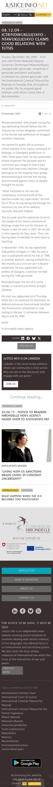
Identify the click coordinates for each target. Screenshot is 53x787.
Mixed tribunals (11, 717)
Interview (27, 490)
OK (24, 784)
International (11, 490)
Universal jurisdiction (14, 725)
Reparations (9, 733)
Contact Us (26, 598)
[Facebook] (22, 611)
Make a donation (26, 580)
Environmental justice (15, 745)
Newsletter (26, 570)
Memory (7, 737)
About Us (26, 589)
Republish (26, 346)
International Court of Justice (19, 697)
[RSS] (38, 611)
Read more (34, 784)
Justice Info (9, 106)
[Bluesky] (30, 611)
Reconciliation (10, 741)
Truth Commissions (13, 729)
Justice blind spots (13, 749)
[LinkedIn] (15, 611)
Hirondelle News (12, 23)
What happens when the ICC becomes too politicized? (22, 497)
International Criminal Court (19, 693)
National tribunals (12, 721)
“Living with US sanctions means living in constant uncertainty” (22, 474)
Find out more (9, 670)
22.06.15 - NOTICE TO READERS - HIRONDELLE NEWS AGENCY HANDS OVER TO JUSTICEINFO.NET (25, 415)
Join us (11, 384)
